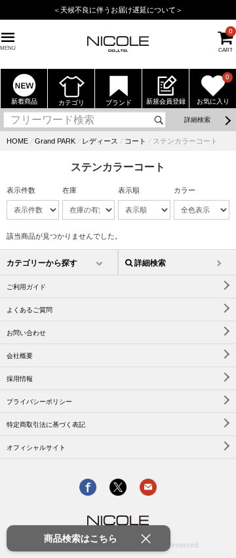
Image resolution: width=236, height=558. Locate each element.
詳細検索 (197, 119)
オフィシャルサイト (36, 447)
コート (135, 141)
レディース (100, 141)
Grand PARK (55, 141)
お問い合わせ (26, 332)
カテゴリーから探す (42, 263)
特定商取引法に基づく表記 (46, 424)
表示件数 (21, 190)
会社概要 (20, 355)
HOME (17, 141)
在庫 (69, 190)
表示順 (129, 190)
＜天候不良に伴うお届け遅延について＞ (118, 10)
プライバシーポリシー (39, 401)
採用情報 (20, 378)
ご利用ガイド (26, 286)
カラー (184, 190)
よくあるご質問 (29, 309)
